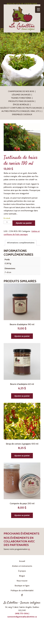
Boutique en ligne (22, 585)
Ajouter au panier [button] (22, 336)
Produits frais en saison (21, 101)
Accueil (22, 561)
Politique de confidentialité (22, 590)
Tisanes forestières (21, 98)
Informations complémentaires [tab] (20, 242)
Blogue (22, 576)
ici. (29, 549)
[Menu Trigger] (38, 9)
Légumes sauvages (21, 94)
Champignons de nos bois (21, 91)
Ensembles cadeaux (22, 114)
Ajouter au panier (24, 223)
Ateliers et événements (22, 566)
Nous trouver (22, 581)
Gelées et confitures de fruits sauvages (21, 108)
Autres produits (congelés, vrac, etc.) (21, 111)
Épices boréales (21, 104)
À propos (22, 571)
